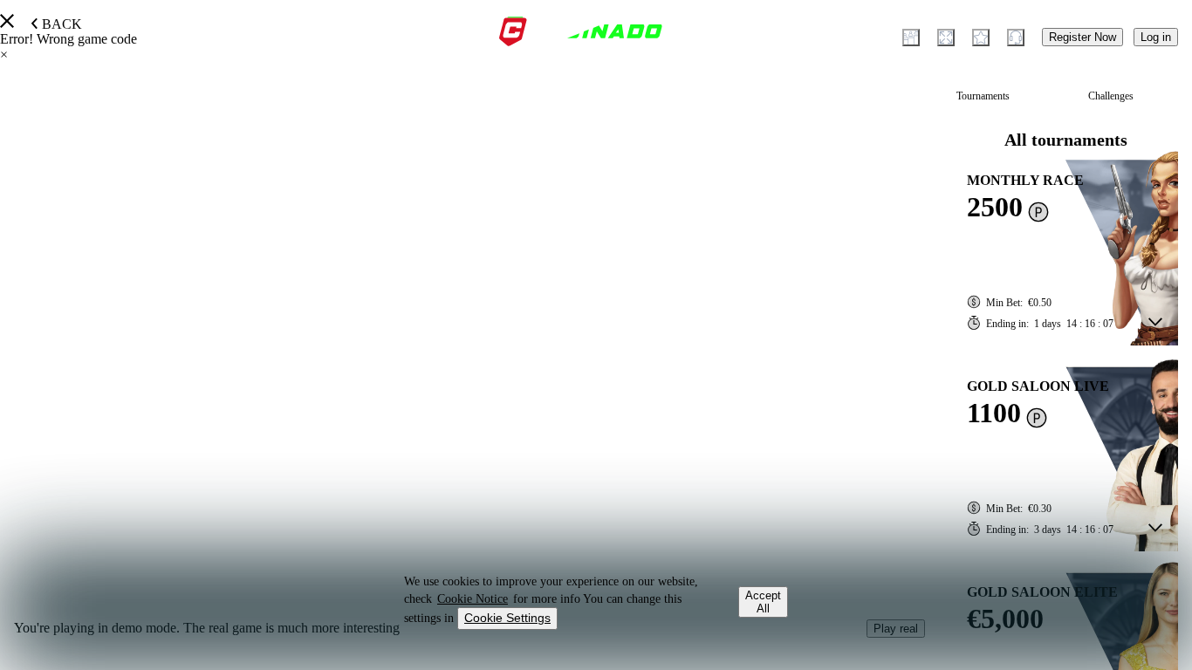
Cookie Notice (472, 598)
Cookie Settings (507, 618)
